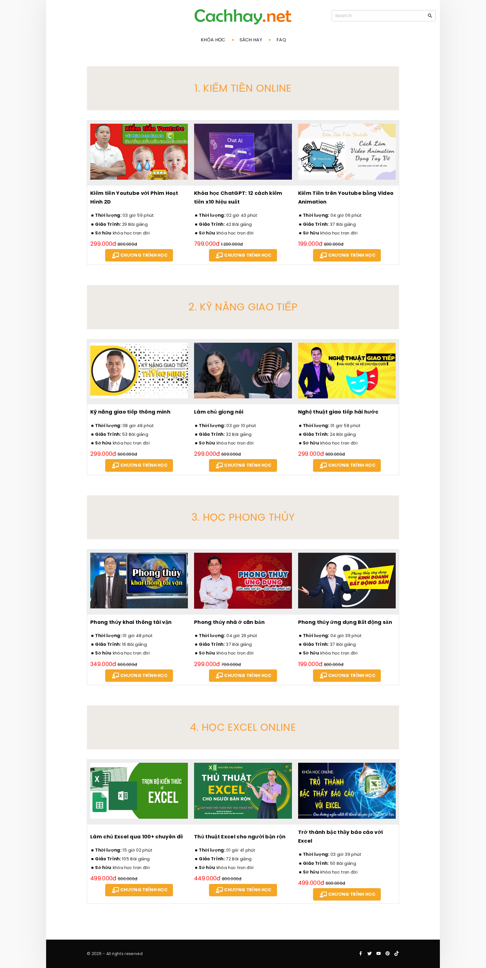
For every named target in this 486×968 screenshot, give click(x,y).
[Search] (430, 15)
